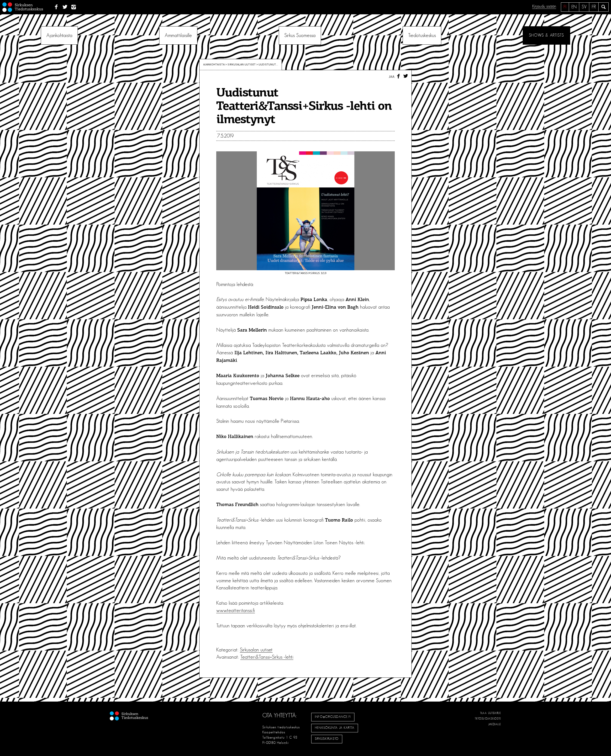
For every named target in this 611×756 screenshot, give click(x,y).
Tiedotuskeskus (422, 35)
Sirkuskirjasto (327, 738)
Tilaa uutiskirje (490, 713)
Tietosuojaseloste (488, 718)
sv (584, 7)
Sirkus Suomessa (300, 35)
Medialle (495, 724)
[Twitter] (65, 7)
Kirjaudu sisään (544, 6)
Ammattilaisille (178, 35)
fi (565, 7)
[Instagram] (74, 7)
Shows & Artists (546, 35)
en (574, 7)
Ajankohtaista (59, 35)
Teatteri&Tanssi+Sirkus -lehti (266, 657)
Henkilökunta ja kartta (334, 728)
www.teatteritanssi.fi (235, 610)
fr (594, 7)
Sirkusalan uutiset (241, 64)
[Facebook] (56, 7)
